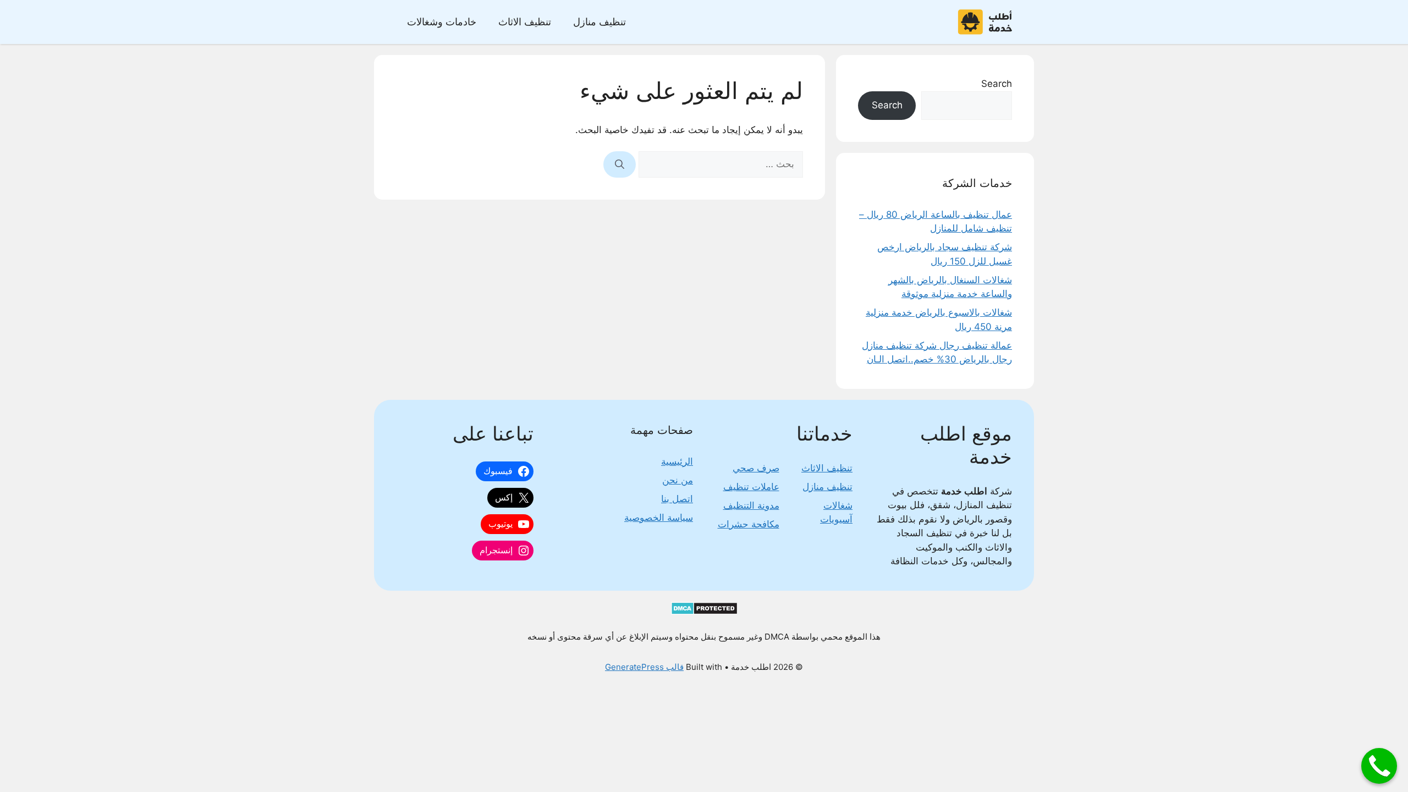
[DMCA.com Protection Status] (704, 612)
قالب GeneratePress (644, 667)
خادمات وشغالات (441, 22)
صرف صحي (756, 468)
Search (996, 83)
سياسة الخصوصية (658, 517)
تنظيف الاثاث (524, 22)
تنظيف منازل (599, 22)
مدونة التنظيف (751, 505)
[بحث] (619, 164)
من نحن (677, 480)
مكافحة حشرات (748, 524)
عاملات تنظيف (751, 486)
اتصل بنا (677, 498)
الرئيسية (677, 461)
